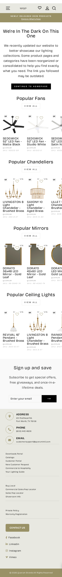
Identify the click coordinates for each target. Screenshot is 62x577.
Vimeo (13, 557)
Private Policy (12, 510)
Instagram (15, 550)
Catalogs (10, 457)
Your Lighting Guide (15, 472)
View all (31, 106)
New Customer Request (17, 464)
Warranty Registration (16, 514)
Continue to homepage (31, 86)
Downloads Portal (14, 454)
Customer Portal (14, 461)
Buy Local (10, 486)
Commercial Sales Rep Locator (21, 489)
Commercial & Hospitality (18, 468)
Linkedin (14, 544)
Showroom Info (13, 496)
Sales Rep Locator (14, 493)
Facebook (14, 537)
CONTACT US (17, 527)
